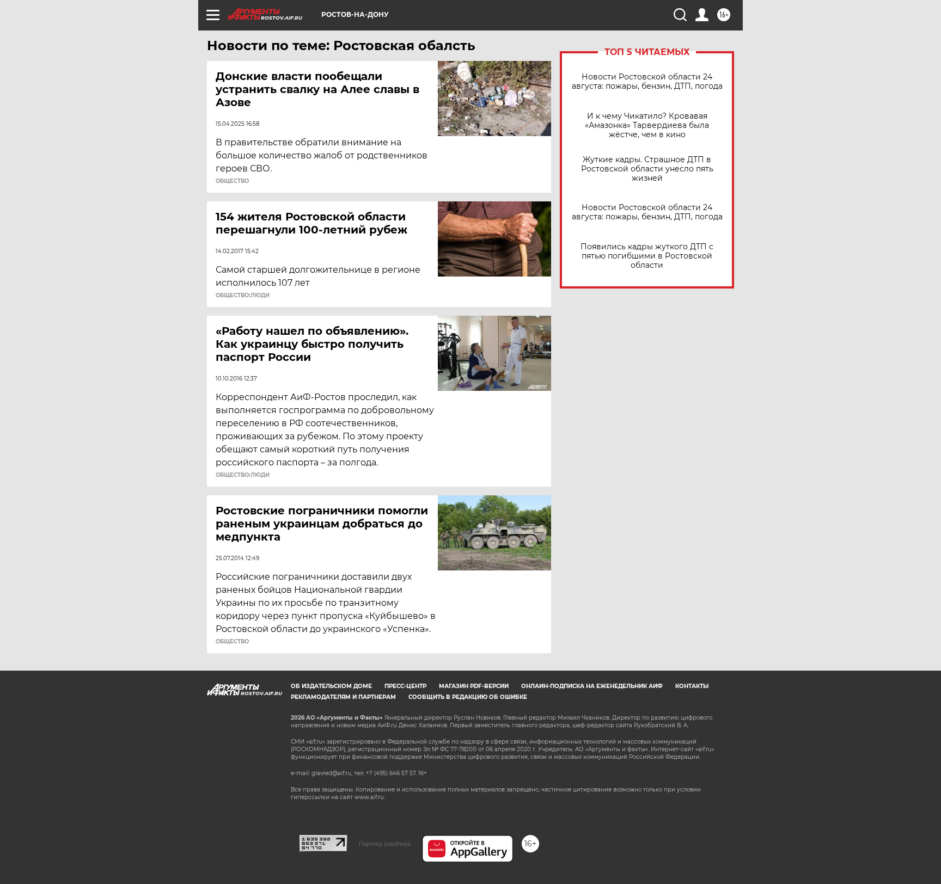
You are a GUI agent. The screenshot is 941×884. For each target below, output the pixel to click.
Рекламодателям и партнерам (343, 697)
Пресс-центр (405, 686)
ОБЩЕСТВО (232, 181)
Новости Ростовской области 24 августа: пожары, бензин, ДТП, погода (647, 81)
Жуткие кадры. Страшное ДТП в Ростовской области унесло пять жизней (647, 169)
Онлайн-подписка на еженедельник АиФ (592, 686)
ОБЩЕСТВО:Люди (243, 295)
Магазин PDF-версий (474, 686)
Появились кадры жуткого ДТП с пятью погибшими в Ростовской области (647, 256)
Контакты (691, 686)
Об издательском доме (331, 686)
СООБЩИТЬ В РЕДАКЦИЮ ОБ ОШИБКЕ (467, 697)
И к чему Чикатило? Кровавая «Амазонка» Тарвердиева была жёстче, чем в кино (647, 125)
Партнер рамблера (385, 843)
